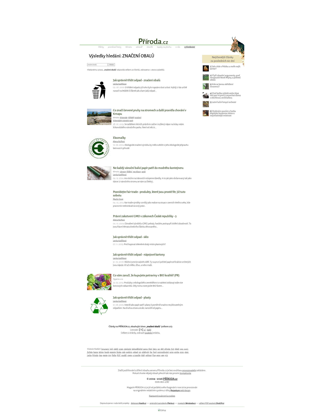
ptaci (186, 352)
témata (128, 47)
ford (154, 352)
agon (158, 355)
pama (145, 349)
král (111, 349)
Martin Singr (118, 199)
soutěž (124, 355)
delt (162, 349)
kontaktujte (185, 373)
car (159, 349)
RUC (118, 355)
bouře (107, 352)
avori (186, 349)
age (162, 355)
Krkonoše (123, 118)
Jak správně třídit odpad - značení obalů (136, 80)
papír (143, 172)
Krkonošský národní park (123, 121)
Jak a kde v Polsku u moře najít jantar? (225, 67)
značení (138, 118)
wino (171, 352)
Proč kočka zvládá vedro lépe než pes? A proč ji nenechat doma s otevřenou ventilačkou (225, 95)
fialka (114, 355)
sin (140, 352)
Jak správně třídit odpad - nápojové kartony (139, 254)
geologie (127, 349)
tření (150, 349)
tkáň (143, 355)
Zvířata (90, 352)
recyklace (137, 172)
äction (101, 352)
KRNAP (131, 118)
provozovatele (189, 370)
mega (129, 355)
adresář (139, 47)
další (149, 330)
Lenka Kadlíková (119, 84)
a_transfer (136, 355)
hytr (172, 349)
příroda (167, 349)
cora (181, 349)
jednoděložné (137, 349)
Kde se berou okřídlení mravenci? (221, 85)
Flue (154, 355)
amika (176, 352)
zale (123, 352)
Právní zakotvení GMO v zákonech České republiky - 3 (144, 216)
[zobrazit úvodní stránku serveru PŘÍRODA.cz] (162, 41)
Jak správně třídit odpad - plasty (132, 297)
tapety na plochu (164, 47)
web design (180, 390)
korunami (105, 349)
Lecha (89, 355)
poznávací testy (114, 47)
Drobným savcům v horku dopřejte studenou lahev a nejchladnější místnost (223, 113)
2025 (182, 352)
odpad (135, 352)
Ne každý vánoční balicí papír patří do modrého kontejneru (148, 168)
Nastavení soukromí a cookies (162, 396)
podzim (129, 352)
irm (109, 355)
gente (105, 355)
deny (155, 349)
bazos (95, 352)
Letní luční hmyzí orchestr (223, 102)
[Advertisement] (162, 17)
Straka (118, 352)
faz (151, 352)
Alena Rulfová (119, 142)
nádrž (116, 349)
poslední (149, 333)
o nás (178, 47)
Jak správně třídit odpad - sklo (130, 237)
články (101, 47)
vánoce (123, 172)
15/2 (166, 355)
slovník (150, 47)
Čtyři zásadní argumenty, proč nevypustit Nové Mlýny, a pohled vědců (225, 77)
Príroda (95, 355)
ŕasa (100, 355)
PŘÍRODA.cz (170, 378)
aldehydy (145, 352)
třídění (129, 172)
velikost (148, 355)
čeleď (177, 349)
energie (113, 352)
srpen (121, 349)
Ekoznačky (119, 137)
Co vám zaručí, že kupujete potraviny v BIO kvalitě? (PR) (146, 275)
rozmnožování (163, 352)
